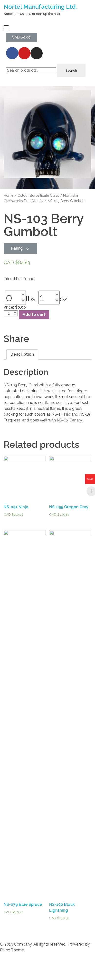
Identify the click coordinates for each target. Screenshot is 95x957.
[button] (20, 248)
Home (8, 195)
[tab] (22, 354)
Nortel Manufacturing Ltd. (40, 6)
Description (22, 354)
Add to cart (34, 314)
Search (71, 70)
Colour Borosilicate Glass (38, 195)
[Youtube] (24, 53)
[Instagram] (36, 53)
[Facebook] (12, 53)
